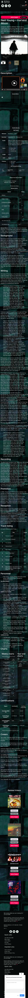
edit (18, 658)
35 (21, 666)
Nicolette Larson (14, 474)
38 (7, 721)
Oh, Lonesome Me (5, 485)
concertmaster (15, 617)
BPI (5, 722)
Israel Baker (14, 620)
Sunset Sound (5, 484)
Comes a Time (10, 248)
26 (8, 671)
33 (9, 693)
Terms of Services (8, 950)
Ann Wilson (12, 748)
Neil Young (15, 130)
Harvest (14, 232)
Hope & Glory (10, 751)
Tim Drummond (20, 471)
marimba (8, 585)
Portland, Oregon (16, 568)
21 (19, 510)
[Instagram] (6, 5)
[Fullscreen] (26, 89)
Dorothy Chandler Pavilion (19, 397)
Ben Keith (13, 162)
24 (8, 665)
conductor (14, 616)
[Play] (2, 89)
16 (23, 389)
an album (20, 502)
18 (26, 422)
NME (3, 209)
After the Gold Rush (17, 485)
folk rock (13, 149)
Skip (18, 995)
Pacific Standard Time (14, 757)
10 (23, 220)
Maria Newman (7, 617)
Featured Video (19, 28)
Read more (14, 810)
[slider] (13, 89)
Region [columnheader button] (5, 706)
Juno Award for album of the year (11, 512)
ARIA (6, 663)
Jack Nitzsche (6, 613)
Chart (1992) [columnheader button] (6, 659)
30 (7, 684)
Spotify (21, 765)
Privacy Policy (7, 951)
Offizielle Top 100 (6, 678)
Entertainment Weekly (6, 202)
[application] (14, 83)
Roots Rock (10, 31)
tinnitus (16, 238)
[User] (9, 5)
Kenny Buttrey (8, 473)
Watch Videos (7, 939)
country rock (13, 151)
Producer (4, 161)
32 (6, 691)
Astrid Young (6, 610)
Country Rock (11, 28)
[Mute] (24, 89)
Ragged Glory (18, 240)
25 (9, 668)
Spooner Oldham (22, 473)
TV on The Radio (23, 773)
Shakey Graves (11, 761)
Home (2, 12)
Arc (2, 169)
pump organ (13, 578)
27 (6, 675)
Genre (3, 148)
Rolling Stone (4, 216)
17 (27, 408)
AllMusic (3, 195)
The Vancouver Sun (6, 220)
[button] (26, 2)
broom (24, 588)
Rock (5, 31)
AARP (11, 521)
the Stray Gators (14, 470)
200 (6, 695)
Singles (11, 177)
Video (5, 12)
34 (9, 695)
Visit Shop (6, 942)
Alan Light (20, 260)
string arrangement (16, 613)
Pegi (25, 312)
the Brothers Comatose (16, 743)
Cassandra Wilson (11, 737)
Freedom (8, 518)
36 (5, 712)
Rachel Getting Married (19, 777)
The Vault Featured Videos (19, 31)
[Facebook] (2, 5)
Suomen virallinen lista (7, 674)
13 (7, 309)
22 (18, 514)
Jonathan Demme (7, 777)
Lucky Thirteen (21, 169)
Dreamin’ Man (7, 498)
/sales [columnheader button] (23, 707)
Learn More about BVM (9, 937)
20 (23, 485)
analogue (5, 249)
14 (22, 355)
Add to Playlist (14, 17)
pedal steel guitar (13, 584)
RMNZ (6, 681)
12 (2, 267)
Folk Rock (12, 12)
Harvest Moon (8, 181)
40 (26, 776)
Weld (5, 243)
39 (7, 726)
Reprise (9, 157)
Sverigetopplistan (6, 687)
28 (9, 678)
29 (7, 681)
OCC (8, 693)
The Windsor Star (5, 224)
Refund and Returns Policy (10, 953)
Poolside (5, 756)
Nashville (18, 771)
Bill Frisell (10, 769)
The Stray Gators (5, 581)
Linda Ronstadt (7, 602)
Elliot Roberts (6, 646)
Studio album (15, 127)
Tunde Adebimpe (5, 773)
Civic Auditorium (16, 141)
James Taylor (11, 476)
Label (4, 157)
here (17, 921)
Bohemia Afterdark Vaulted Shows (15, 26)
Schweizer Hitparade (6, 690)
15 (19, 370)
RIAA (5, 726)
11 (20, 224)
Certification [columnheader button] (15, 706)
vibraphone (19, 578)
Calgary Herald (5, 199)
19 (19, 455)
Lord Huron (18, 764)
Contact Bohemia (8, 944)
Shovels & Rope (14, 760)
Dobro (19, 584)
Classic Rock (4, 28)
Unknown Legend (5, 312)
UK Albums (5, 693)
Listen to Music (7, 941)
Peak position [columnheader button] (13, 660)
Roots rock (13, 148)
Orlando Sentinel (5, 213)
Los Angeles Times (6, 205)
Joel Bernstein (17, 358)
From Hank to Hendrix (10, 539)
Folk (9, 12)
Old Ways (18, 248)
